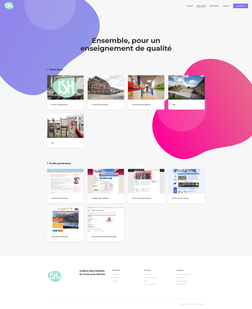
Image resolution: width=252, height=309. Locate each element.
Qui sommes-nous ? (183, 274)
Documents (214, 6)
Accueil (190, 6)
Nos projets (180, 278)
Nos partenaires (150, 284)
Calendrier (115, 274)
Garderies (147, 274)
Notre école (201, 6)
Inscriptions (240, 6)
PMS (145, 281)
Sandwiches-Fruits (150, 278)
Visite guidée (181, 284)
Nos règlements (182, 281)
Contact (226, 6)
